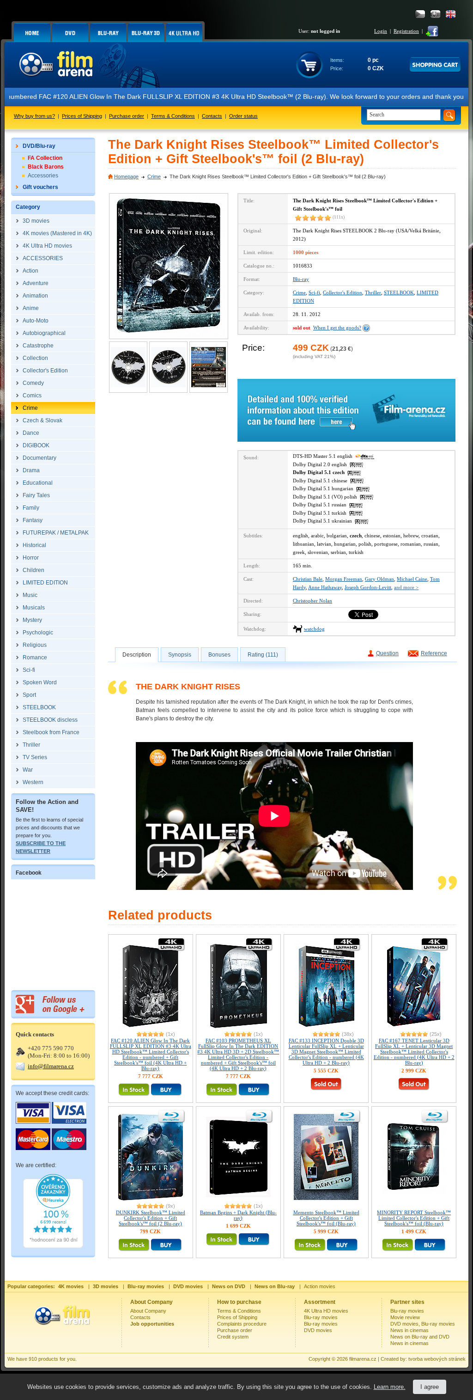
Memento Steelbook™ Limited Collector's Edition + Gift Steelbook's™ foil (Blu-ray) (326, 1218)
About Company (148, 1311)
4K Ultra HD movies (326, 1311)
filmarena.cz (362, 1359)
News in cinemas (409, 1330)
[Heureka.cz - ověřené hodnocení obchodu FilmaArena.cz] (53, 1246)
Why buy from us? (34, 116)
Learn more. (390, 1386)
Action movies (319, 1286)
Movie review (405, 1317)
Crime (154, 176)
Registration (406, 31)
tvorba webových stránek (437, 1359)
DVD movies (318, 1330)
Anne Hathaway (325, 587)
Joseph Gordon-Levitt (368, 587)
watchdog (314, 629)
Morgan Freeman (343, 579)
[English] (450, 14)
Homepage (126, 176)
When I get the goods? (337, 327)
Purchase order (126, 116)
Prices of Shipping (82, 116)
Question (387, 653)
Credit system (233, 1336)
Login (380, 31)
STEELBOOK (399, 292)
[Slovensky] (435, 14)
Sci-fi (314, 292)
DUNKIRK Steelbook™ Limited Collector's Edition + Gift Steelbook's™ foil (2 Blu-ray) (150, 1218)
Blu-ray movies (321, 1317)
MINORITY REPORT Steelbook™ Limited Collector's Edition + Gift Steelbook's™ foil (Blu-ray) (414, 1218)
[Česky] (420, 14)
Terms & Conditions (173, 116)
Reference (434, 653)
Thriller (373, 292)
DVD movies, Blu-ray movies (422, 1324)
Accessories (43, 175)
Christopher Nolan (312, 600)
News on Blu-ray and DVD (419, 1336)
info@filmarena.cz (51, 1066)
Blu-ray (301, 279)
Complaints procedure (242, 1324)
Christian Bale (307, 579)
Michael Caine (412, 579)
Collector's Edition (342, 292)
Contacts (212, 116)
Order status (243, 116)
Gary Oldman (379, 579)
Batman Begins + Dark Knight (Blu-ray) (238, 1215)
